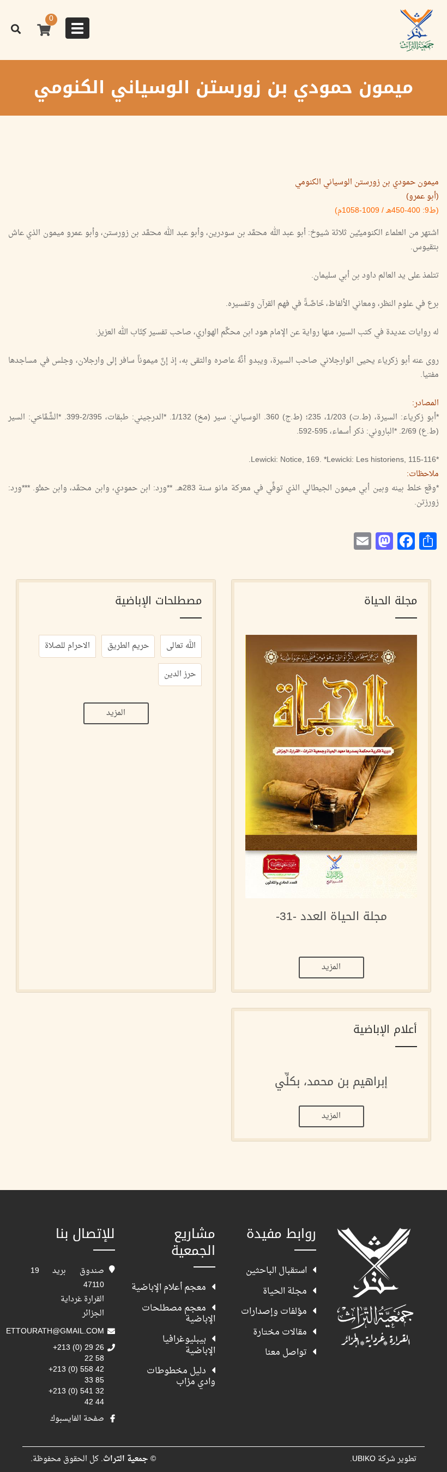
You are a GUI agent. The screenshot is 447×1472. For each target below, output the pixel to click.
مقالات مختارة (280, 1332)
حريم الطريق (128, 646)
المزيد (331, 967)
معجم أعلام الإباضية (168, 1287)
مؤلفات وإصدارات (274, 1311)
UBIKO (364, 1459)
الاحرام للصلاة (67, 646)
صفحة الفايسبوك (77, 1418)
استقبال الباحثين (276, 1270)
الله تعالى (181, 646)
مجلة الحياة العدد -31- (331, 916)
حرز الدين (180, 674)
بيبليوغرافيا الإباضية (188, 1344)
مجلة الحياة (285, 1291)
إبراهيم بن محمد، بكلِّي (331, 1081)
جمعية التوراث (375, 1287)
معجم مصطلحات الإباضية (178, 1313)
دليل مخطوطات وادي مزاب (181, 1376)
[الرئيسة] (417, 27)
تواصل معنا (286, 1352)
